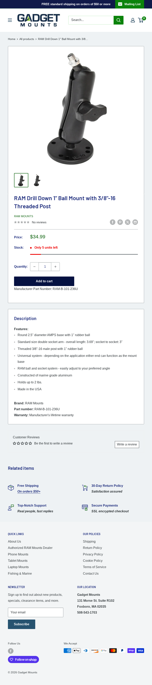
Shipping (89, 541)
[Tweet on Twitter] (127, 222)
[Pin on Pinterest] (120, 222)
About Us (14, 541)
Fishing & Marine (20, 573)
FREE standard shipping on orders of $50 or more (76, 4)
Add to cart (44, 281)
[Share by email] (135, 222)
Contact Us (91, 573)
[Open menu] (10, 20)
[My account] (133, 20)
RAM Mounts (23, 216)
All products (26, 39)
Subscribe (21, 624)
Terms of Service (94, 567)
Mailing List (132, 4)
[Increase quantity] (55, 266)
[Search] (119, 20)
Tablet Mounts (18, 560)
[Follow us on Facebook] (10, 651)
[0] (140, 20)
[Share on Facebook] (112, 222)
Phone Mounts (18, 554)
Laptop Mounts (18, 567)
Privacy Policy (93, 554)
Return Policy (92, 548)
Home (11, 39)
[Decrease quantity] (34, 266)
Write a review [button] (127, 444)
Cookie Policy (93, 560)
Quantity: (21, 266)
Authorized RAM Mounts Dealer (30, 548)
